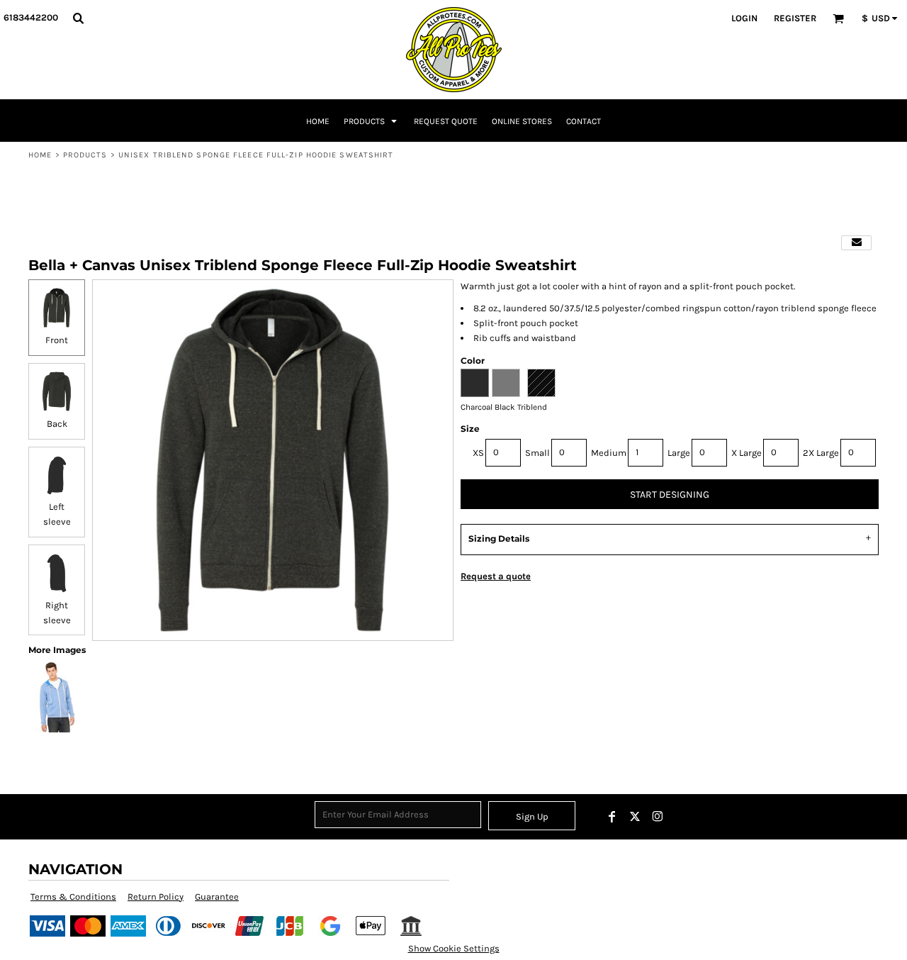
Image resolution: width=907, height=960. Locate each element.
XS (478, 452)
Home (40, 155)
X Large (746, 452)
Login (744, 18)
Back (57, 423)
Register (795, 18)
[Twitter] (635, 817)
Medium (608, 452)
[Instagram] (657, 817)
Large (678, 452)
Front (56, 340)
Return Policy (156, 896)
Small (537, 452)
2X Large (821, 452)
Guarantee (217, 896)
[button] (78, 17)
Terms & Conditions (73, 896)
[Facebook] (612, 817)
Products (85, 155)
